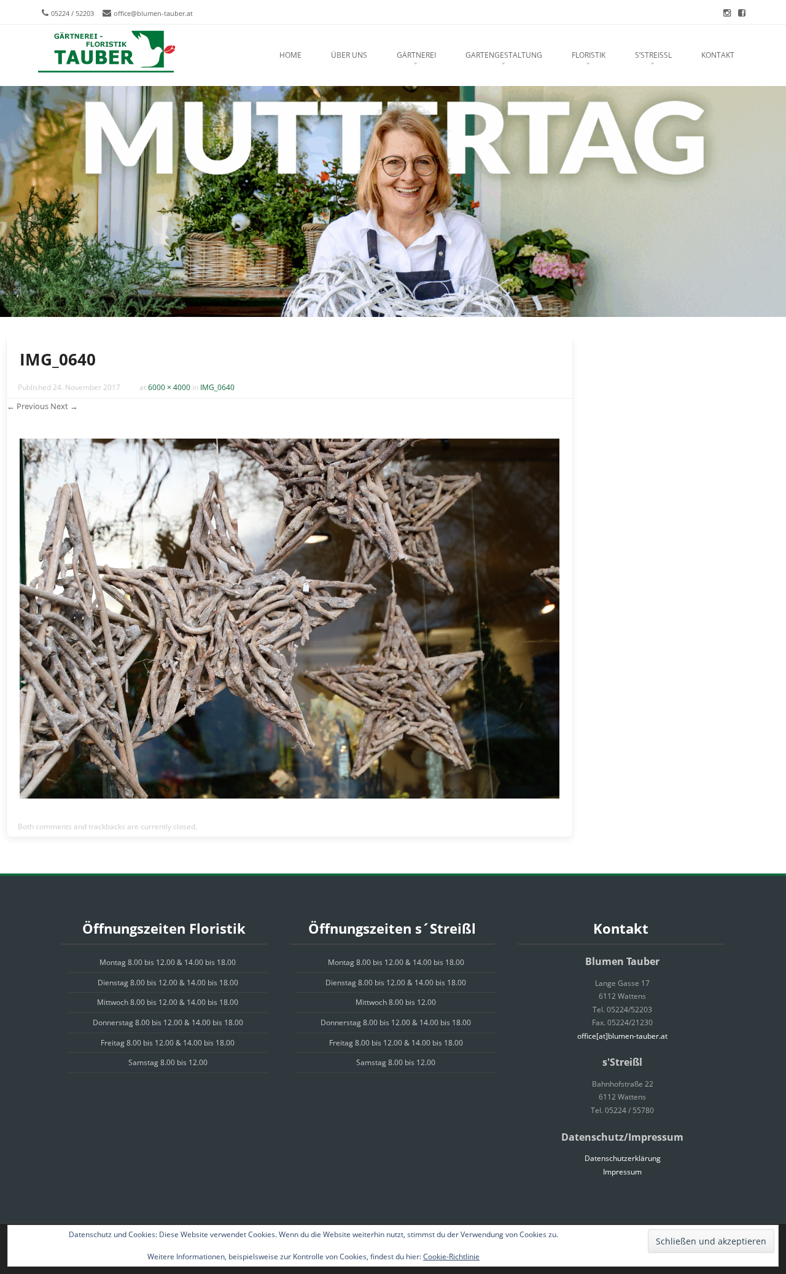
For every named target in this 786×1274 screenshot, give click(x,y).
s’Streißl (653, 55)
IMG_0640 (217, 387)
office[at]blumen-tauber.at (622, 1036)
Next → (64, 406)
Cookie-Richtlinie (451, 1256)
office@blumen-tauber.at (153, 13)
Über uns (349, 55)
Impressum (622, 1172)
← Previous (28, 406)
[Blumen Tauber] (106, 52)
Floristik (588, 55)
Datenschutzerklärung (623, 1158)
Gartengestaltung (503, 55)
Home (290, 55)
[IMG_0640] (289, 795)
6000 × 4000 (169, 387)
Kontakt (717, 55)
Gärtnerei (416, 55)
